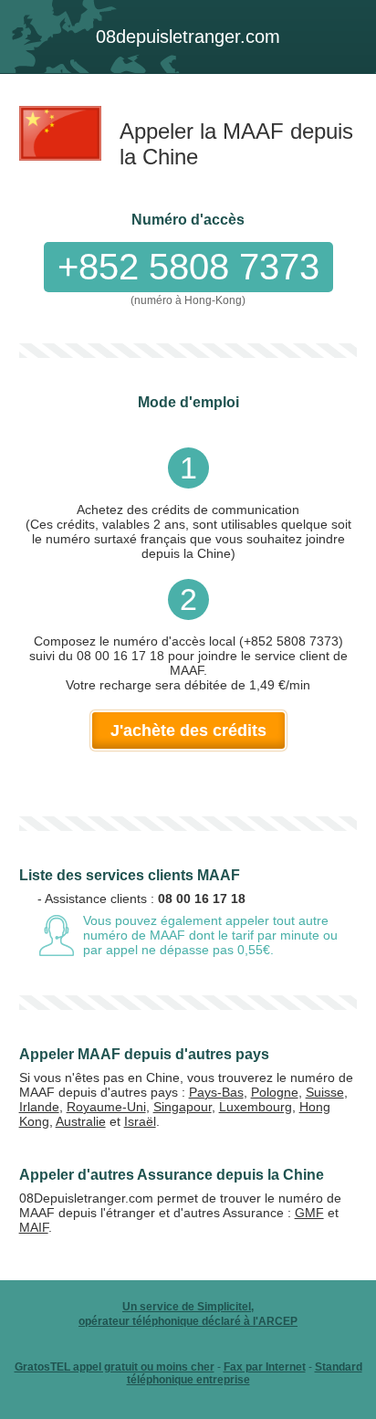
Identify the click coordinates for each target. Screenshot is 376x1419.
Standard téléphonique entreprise (244, 1373)
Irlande (39, 1106)
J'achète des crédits (188, 730)
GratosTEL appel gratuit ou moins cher (114, 1367)
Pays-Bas (216, 1092)
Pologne (274, 1092)
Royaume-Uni (106, 1106)
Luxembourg (255, 1106)
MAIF (33, 1227)
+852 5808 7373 (188, 267)
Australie (81, 1121)
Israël (140, 1121)
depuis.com (188, 36)
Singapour (182, 1106)
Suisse (325, 1092)
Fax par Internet (265, 1367)
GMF (309, 1212)
